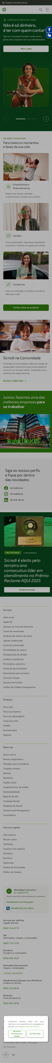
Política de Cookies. (32, 1026)
